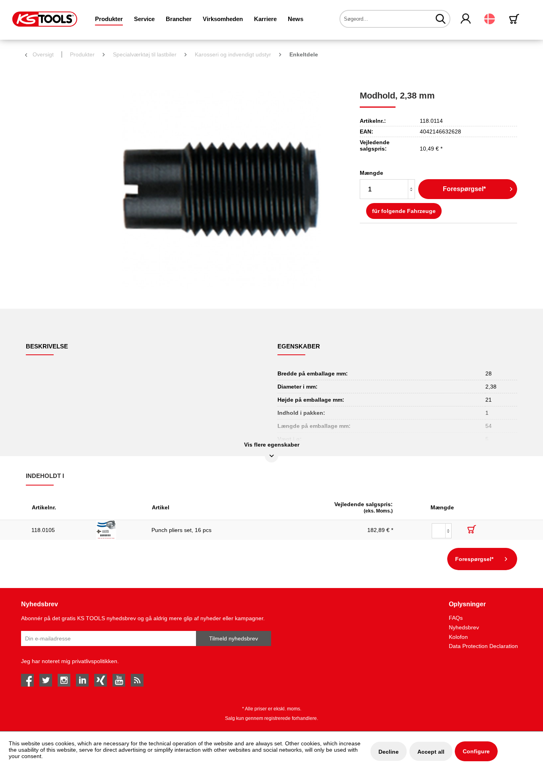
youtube (118, 680)
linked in (82, 680)
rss (137, 680)
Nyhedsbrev (464, 627)
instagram (64, 680)
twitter (45, 680)
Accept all (430, 752)
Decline (388, 752)
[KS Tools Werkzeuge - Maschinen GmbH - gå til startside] (45, 19)
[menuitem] (108, 18)
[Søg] (440, 18)
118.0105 (43, 530)
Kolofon (458, 637)
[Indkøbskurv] (515, 19)
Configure (476, 751)
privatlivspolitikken (94, 661)
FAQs (456, 618)
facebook (27, 680)
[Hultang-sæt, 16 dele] (118, 530)
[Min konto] (466, 19)
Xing (100, 680)
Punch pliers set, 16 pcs (181, 530)
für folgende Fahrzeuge (404, 211)
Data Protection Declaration (483, 646)
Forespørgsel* (464, 189)
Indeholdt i (45, 475)
